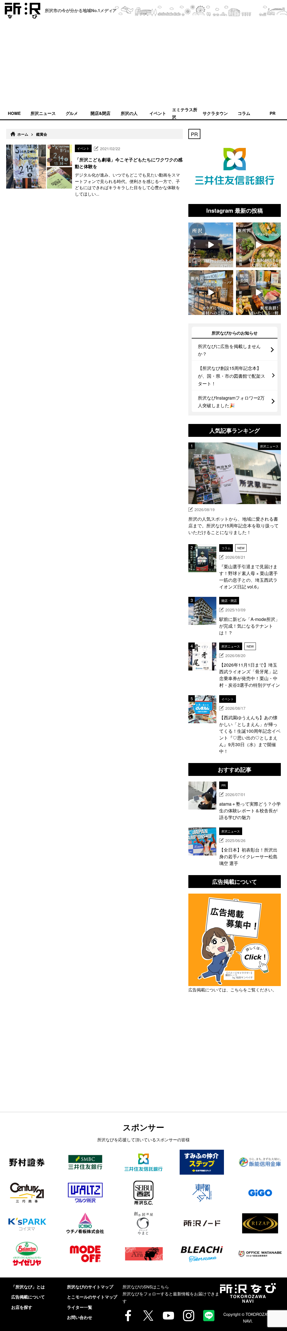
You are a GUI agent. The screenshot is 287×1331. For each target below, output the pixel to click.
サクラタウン (215, 113)
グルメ (72, 113)
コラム (244, 113)
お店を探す (21, 1307)
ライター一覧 (79, 1307)
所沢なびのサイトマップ (90, 1287)
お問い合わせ (79, 1317)
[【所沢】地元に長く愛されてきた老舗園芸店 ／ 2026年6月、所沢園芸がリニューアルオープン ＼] (210, 244)
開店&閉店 (100, 113)
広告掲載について (28, 1297)
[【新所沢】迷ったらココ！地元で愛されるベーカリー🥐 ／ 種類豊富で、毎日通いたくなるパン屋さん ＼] (210, 292)
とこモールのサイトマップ (92, 1297)
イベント (157, 113)
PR (273, 113)
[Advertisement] (143, 64)
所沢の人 (129, 113)
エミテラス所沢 (184, 112)
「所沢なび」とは (28, 1287)
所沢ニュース (43, 113)
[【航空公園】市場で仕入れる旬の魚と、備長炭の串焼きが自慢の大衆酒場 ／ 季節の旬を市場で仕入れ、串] (258, 292)
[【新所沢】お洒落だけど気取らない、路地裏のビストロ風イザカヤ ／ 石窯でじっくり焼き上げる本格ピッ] (258, 244)
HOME (14, 113)
